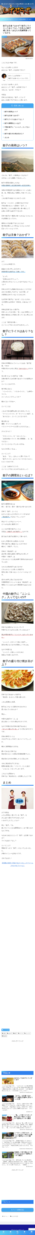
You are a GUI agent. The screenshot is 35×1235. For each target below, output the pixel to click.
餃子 (15, 1033)
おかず (10, 1033)
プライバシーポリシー (17, 1230)
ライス (21, 1033)
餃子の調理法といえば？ (13, 123)
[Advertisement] (17, 949)
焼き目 (5, 1036)
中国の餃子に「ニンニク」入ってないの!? (17, 128)
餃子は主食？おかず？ (12, 115)
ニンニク (27, 1033)
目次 (16, 105)
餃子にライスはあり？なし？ (14, 119)
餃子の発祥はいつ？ (11, 112)
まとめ (7, 137)
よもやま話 (6, 1030)
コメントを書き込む (17, 1210)
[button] (31, 582)
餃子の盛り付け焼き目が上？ (14, 134)
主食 (4, 1033)
